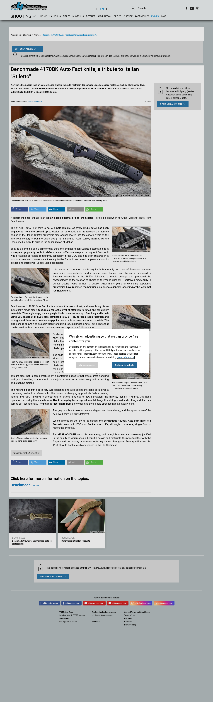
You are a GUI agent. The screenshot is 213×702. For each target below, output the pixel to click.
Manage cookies (87, 365)
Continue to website (124, 365)
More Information (125, 357)
